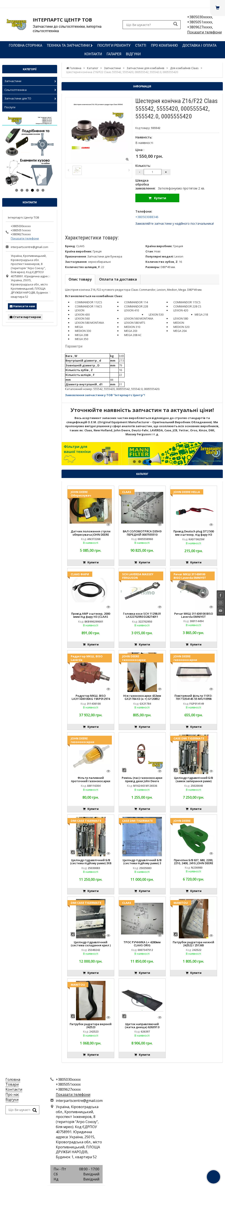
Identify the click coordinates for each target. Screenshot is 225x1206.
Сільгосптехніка (15, 90)
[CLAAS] (142, 507)
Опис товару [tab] (80, 279)
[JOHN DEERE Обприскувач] (91, 507)
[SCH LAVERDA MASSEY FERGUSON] (142, 590)
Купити (158, 198)
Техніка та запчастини (69, 45)
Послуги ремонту (114, 45)
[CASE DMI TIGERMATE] (193, 754)
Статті (140, 45)
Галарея (114, 53)
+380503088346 (146, 217)
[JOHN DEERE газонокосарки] (142, 672)
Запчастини (12, 81)
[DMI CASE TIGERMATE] (91, 836)
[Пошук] (175, 24)
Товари (12, 1084)
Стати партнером (27, 317)
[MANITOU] (193, 918)
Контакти (93, 53)
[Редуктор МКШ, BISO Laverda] (91, 672)
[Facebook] (66, 1190)
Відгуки (133, 53)
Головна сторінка (25, 45)
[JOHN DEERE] (193, 836)
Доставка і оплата (199, 45)
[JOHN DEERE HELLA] (193, 507)
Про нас (12, 1094)
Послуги (9, 107)
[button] (74, 453)
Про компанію (164, 45)
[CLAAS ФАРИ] (91, 590)
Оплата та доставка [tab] (118, 279)
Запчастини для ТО (17, 98)
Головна (12, 1079)
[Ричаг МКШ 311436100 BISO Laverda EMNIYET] (193, 590)
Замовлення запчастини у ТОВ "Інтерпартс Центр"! (105, 395)
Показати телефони (204, 32)
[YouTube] (86, 1190)
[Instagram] (76, 1190)
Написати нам (24, 306)
